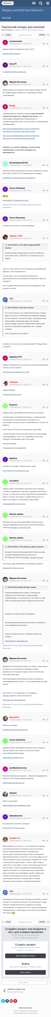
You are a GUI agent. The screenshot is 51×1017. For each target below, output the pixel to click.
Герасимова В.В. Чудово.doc (14, 504)
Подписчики (22, 982)
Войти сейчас (25, 972)
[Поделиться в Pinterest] (15, 1001)
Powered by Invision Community (25, 1013)
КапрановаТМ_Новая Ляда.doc (15, 730)
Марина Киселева (18, 82)
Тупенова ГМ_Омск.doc (12, 394)
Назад (8, 35)
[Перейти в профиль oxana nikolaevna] (5, 741)
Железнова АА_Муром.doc (13, 783)
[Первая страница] (2, 35)
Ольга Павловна (17, 188)
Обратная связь (25, 1008)
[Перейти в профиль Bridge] (5, 106)
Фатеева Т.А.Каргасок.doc (20, 527)
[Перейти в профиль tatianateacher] (5, 816)
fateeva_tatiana (16, 514)
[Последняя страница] (48, 35)
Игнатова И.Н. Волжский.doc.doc (16, 471)
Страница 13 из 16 (25, 35)
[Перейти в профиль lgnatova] (5, 459)
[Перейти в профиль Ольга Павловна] (5, 189)
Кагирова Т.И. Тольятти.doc (14, 828)
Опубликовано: (20, 44)
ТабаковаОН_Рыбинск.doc (13, 758)
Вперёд (42, 35)
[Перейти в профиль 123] (5, 299)
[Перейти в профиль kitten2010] (5, 718)
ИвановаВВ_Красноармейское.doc (17, 805)
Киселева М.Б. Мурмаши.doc (16, 641)
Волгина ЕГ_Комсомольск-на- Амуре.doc (19, 178)
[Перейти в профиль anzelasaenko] (5, 42)
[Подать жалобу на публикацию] (43, 44)
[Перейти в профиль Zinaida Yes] (5, 839)
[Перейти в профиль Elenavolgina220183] (5, 164)
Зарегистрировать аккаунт (25, 956)
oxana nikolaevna (17, 740)
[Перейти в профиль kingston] (5, 406)
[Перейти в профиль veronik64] (5, 482)
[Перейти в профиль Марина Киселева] (5, 83)
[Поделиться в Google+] (11, 1001)
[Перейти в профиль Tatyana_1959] (5, 237)
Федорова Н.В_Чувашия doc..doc (16, 372)
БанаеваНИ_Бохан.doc (12, 54)
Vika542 (13, 793)
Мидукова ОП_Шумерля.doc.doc (16, 200)
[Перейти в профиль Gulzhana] (5, 383)
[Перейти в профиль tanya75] (5, 65)
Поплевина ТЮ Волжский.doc (14, 72)
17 (47, 982)
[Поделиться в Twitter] (3, 1001)
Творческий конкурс (35, 30)
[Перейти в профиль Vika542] (5, 794)
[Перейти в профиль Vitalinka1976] (5, 358)
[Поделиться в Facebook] (7, 1001)
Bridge (9, 30)
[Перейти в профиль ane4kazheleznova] (5, 769)
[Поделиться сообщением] (47, 44)
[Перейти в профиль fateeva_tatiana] (5, 515)
